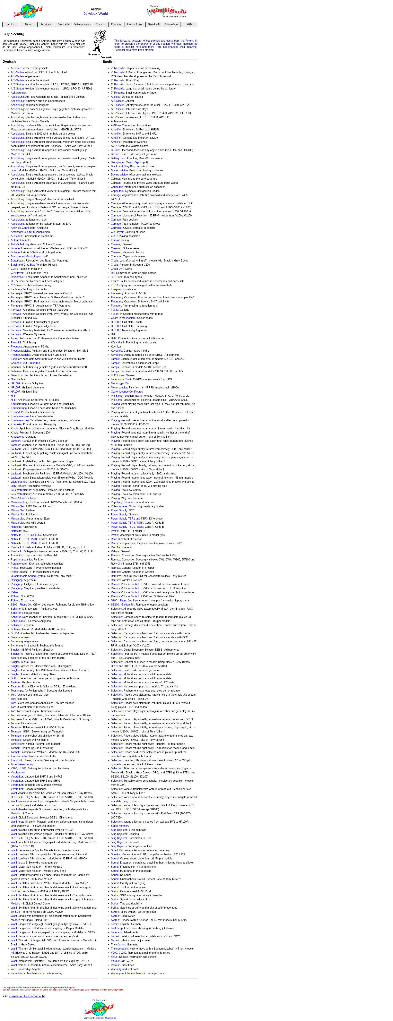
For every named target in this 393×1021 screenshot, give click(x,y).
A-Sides (115, 96)
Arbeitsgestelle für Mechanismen (30, 231)
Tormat (15, 747)
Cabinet (115, 178)
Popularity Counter (122, 502)
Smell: (115, 850)
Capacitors (117, 190)
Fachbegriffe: (18, 289)
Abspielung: (18, 100)
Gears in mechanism (123, 317)
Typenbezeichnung (22, 764)
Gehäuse (16, 367)
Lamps (115, 358)
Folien (14, 338)
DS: (13, 281)
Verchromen (18, 772)
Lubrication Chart (121, 379)
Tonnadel (16, 727)
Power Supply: (120, 510)
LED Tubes (117, 375)
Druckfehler (17, 276)
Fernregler (17, 293)
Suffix (14, 678)
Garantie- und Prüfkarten (25, 362)
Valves (115, 960)
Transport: (17, 760)
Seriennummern (20, 637)
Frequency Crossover (123, 297)
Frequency (117, 293)
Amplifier (116, 129)
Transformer (118, 944)
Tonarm (15, 723)
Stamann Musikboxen (106, 1018)
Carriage (116, 195)
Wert (13, 969)
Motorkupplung (19, 502)
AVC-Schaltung (20, 244)
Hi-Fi (13, 395)
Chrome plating (120, 240)
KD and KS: (118, 342)
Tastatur (15, 682)
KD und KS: (18, 412)
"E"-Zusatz (17, 285)
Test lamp (117, 928)
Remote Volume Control (125, 584)
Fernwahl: (16, 334)
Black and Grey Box (23, 264)
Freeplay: (116, 289)
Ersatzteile (63, 24)
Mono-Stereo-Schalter (24, 498)
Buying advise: (120, 170)
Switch (115, 911)
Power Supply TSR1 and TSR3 (129, 518)
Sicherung (17, 641)
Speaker (116, 854)
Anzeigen (45, 24)
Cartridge (116, 227)
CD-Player (17, 272)
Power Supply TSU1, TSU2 (127, 526)
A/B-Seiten (17, 72)
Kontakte (16, 424)
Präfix (14, 567)
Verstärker (17, 776)
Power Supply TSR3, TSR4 (127, 522)
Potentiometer (19, 563)
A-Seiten (16, 68)
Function (116, 305)
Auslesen (16, 236)
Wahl (14, 793)
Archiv (11, 24)
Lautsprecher (18, 481)
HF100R (15, 383)
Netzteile (16, 526)
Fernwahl (16, 309)
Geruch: (15, 375)
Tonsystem (17, 743)
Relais (14, 592)
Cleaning (116, 244)
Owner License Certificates (127, 391)
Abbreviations (119, 121)
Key (113, 346)
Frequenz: (17, 346)
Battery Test (118, 158)
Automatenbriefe (20, 240)
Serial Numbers (120, 825)
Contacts (116, 256)
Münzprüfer (17, 506)
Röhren (15, 596)
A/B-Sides (117, 100)
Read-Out (116, 539)
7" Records (117, 68)
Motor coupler (119, 387)
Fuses (114, 309)
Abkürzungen (18, 92)
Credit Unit (117, 268)
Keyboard (116, 350)
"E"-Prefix (117, 276)
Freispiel (16, 342)
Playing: (116, 489)
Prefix (114, 530)
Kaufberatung (19, 403)
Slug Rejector (119, 829)
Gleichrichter (18, 379)
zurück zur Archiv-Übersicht (27, 996)
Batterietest (18, 260)
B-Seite (15, 248)
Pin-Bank (16, 547)
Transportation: (120, 948)
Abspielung (17, 96)
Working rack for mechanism (128, 973)
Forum (28, 24)
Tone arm (116, 932)
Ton (13, 694)
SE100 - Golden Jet (22, 633)
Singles (15, 649)
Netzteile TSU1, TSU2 (24, 543)
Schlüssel (17, 625)
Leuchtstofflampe (21, 489)
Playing (115, 403)
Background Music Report (26, 256)
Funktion (16, 358)
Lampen (15, 440)
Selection (116, 608)
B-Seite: (15, 252)
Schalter (16, 608)
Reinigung (17, 580)
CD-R (14, 268)
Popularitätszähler (21, 559)
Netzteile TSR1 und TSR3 (26, 535)
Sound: (115, 858)
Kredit (14, 428)
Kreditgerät (17, 436)
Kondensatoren (20, 416)
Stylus (115, 891)
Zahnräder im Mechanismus (27, 973)
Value (114, 956)
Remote (115, 555)
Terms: (115, 924)
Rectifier (116, 547)
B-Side (115, 150)
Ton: (13, 702)
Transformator (19, 756)
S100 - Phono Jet (21, 604)
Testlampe (17, 690)
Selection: (117, 805)
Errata (114, 281)
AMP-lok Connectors (23, 227)
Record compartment (123, 543)
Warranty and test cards (125, 969)
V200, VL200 (18, 768)
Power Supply (119, 514)
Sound (115, 862)
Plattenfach (17, 555)
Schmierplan (18, 629)
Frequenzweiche (20, 350)
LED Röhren (18, 485)
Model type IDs (120, 383)
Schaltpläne (18, 621)
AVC (113, 145)
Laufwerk (16, 449)
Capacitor (116, 186)
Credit (114, 260)
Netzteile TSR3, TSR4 (24, 539)
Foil (113, 285)
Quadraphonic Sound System (28, 575)
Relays (115, 551)
